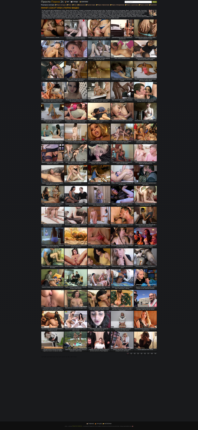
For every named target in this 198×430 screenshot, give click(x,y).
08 (152, 353)
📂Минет (69, 4)
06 (145, 353)
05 (141, 353)
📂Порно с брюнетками (102, 4)
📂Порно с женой (143, 4)
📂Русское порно (90, 4)
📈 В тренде (74, 1)
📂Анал (74, 4)
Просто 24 (52, 1)
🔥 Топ (67, 1)
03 (134, 353)
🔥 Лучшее (98, 423)
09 (155, 353)
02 (131, 353)
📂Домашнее (81, 4)
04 (138, 353)
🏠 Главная (90, 423)
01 (128, 353)
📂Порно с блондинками (117, 4)
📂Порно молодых (60, 4)
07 (148, 353)
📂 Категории (84, 1)
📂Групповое (153, 4)
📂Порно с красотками (131, 4)
